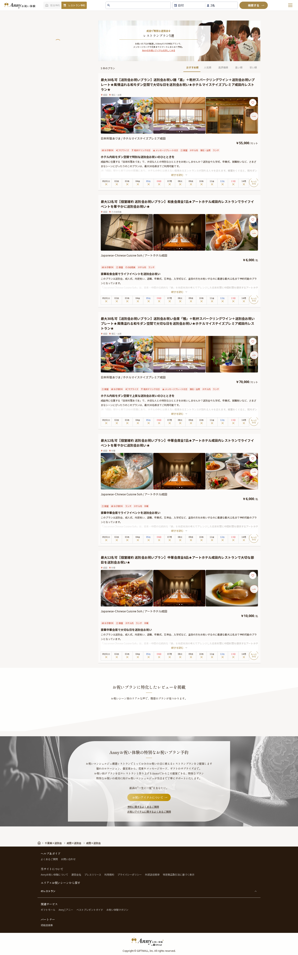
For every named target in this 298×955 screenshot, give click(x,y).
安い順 (253, 67)
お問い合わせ (68, 859)
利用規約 (109, 874)
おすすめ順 (192, 67)
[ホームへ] (19, 5)
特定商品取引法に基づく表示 (178, 874)
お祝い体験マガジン (117, 909)
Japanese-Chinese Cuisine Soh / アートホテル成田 (134, 255)
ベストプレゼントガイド (89, 909)
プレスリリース (92, 874)
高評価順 (223, 67)
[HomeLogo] (149, 941)
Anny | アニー (66, 909)
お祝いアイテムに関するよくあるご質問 (149, 811)
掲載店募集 (47, 925)
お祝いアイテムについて (147, 797)
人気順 (207, 67)
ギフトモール (48, 909)
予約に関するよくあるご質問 (143, 806)
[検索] (253, 5)
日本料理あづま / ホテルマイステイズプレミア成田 (133, 138)
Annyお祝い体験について (54, 874)
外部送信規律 (152, 874)
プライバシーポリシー (129, 874)
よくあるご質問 (49, 859)
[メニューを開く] (290, 5)
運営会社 (76, 874)
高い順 (238, 67)
